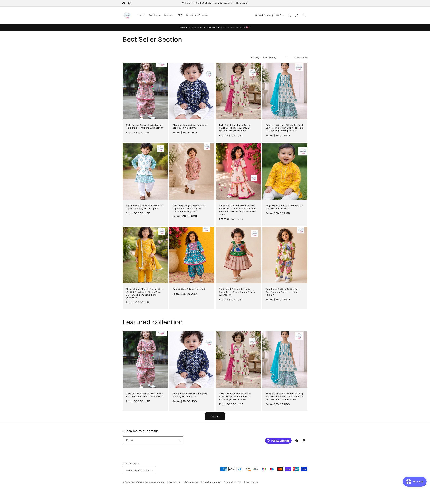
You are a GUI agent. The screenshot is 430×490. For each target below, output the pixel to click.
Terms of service (232, 482)
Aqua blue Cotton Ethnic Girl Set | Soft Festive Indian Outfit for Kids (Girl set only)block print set (284, 128)
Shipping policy (251, 482)
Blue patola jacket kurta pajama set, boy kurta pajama (190, 126)
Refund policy (191, 482)
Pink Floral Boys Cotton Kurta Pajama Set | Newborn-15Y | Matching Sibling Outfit (189, 208)
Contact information (211, 482)
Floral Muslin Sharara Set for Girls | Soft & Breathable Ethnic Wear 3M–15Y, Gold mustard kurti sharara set (144, 293)
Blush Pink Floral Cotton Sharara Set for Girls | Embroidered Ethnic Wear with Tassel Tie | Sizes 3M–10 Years (237, 210)
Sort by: (255, 57)
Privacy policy (174, 482)
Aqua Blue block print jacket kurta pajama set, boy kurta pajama (145, 207)
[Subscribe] (179, 440)
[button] (154, 15)
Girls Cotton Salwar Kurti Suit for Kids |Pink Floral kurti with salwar (144, 126)
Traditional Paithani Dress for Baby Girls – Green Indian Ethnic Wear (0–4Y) (237, 292)
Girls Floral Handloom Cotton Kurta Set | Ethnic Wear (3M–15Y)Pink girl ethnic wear (235, 128)
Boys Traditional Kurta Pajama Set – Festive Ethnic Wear (285, 207)
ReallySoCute (137, 482)
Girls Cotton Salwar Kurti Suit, (189, 289)
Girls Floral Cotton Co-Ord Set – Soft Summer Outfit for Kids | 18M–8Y (283, 292)
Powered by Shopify (154, 482)
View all (215, 416)
